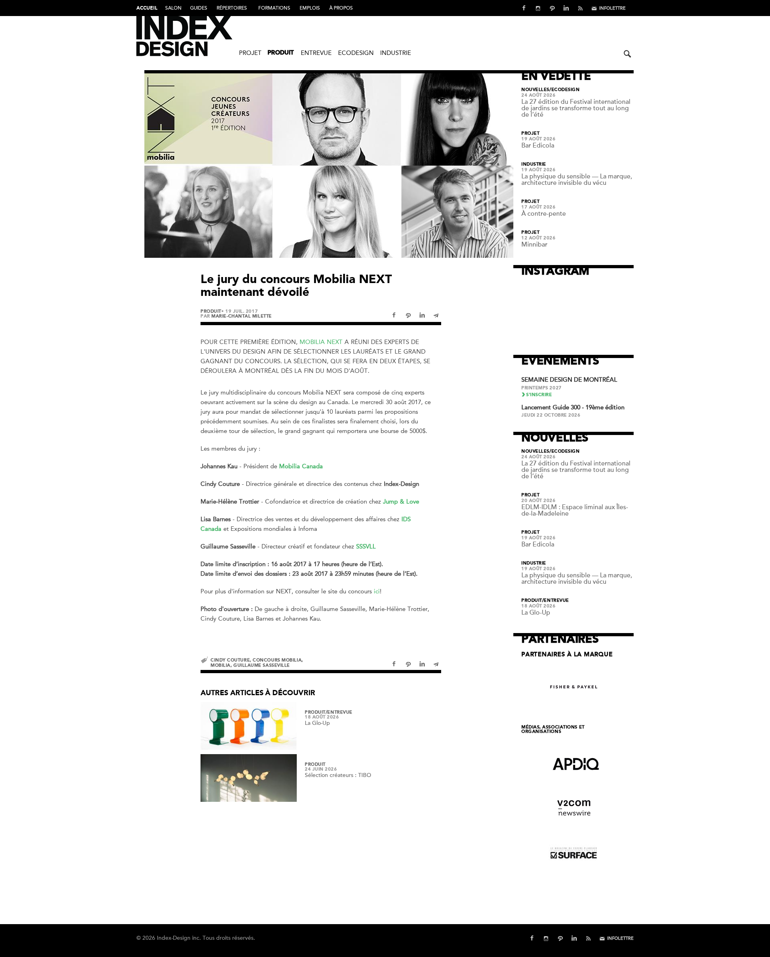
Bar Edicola (537, 145)
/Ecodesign (564, 89)
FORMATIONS (274, 8)
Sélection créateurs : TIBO (338, 775)
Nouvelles (535, 89)
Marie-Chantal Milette (241, 316)
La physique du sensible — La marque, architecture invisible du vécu (576, 179)
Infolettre (612, 8)
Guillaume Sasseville (261, 665)
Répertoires (232, 8)
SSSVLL (366, 546)
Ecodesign (356, 53)
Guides (198, 8)
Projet (250, 53)
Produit (280, 53)
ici (377, 591)
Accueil (146, 8)
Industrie (395, 53)
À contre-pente (543, 213)
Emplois (310, 8)
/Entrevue (339, 712)
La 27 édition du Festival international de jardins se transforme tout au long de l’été (575, 108)
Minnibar (534, 244)
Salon (173, 8)
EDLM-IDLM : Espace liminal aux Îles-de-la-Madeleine (574, 510)
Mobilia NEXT (321, 342)
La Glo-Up (317, 723)
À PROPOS (341, 8)
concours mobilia (277, 660)
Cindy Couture (230, 660)
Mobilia (221, 665)
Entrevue (316, 53)
